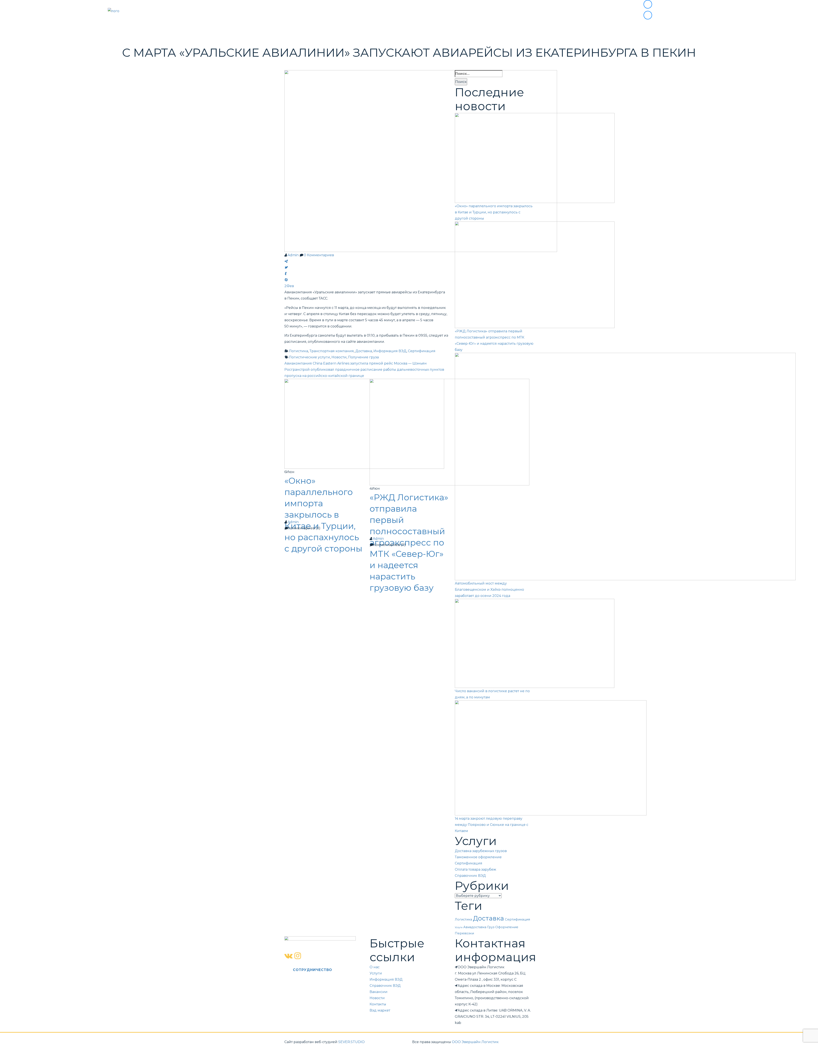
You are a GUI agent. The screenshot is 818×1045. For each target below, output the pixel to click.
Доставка (488, 918)
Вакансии (378, 992)
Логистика (463, 919)
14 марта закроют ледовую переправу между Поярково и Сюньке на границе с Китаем (491, 824)
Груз (490, 927)
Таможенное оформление (478, 857)
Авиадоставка (474, 927)
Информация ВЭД (397, 27)
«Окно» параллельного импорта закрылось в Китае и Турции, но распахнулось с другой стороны (323, 514)
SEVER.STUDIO (351, 1042)
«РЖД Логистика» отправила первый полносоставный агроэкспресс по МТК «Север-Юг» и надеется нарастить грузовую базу (409, 542)
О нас (294, 27)
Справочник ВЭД (470, 876)
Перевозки (464, 933)
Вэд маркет (433, 27)
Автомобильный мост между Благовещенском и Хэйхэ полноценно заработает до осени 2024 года (489, 589)
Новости (502, 27)
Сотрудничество (469, 27)
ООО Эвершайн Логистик (475, 1042)
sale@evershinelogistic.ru (681, 15)
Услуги (312, 27)
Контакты (527, 27)
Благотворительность (349, 27)
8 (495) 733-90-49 (673, 4)
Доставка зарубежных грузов (481, 851)
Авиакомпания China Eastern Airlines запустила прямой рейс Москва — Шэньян (355, 363)
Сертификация (468, 863)
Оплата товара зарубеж (475, 869)
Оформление (506, 927)
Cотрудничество (312, 970)
